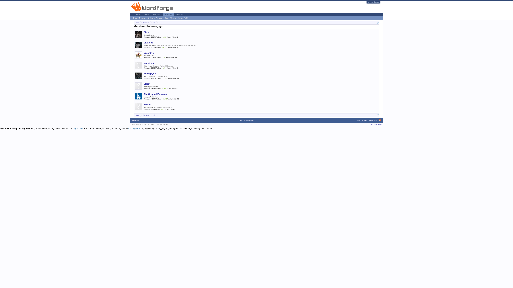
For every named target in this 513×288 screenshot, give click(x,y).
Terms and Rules (376, 124)
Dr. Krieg (148, 42)
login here (78, 128)
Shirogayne (150, 73)
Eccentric (149, 53)
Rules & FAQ (157, 14)
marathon (149, 63)
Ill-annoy (169, 107)
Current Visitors (170, 18)
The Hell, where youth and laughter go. (183, 45)
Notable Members (139, 18)
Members (168, 14)
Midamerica (169, 66)
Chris (146, 32)
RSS (380, 120)
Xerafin (147, 104)
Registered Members (155, 18)
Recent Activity (183, 18)
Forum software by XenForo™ (149, 124)
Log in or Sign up (373, 2)
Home (138, 14)
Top (375, 120)
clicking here (134, 128)
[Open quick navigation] (378, 23)
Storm (147, 84)
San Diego (163, 76)
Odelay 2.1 (135, 120)
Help (365, 120)
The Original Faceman (155, 94)
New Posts (179, 14)
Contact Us (359, 120)
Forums (146, 14)
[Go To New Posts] (247, 120)
